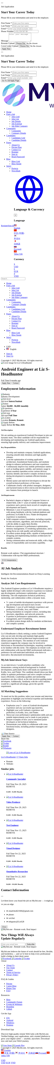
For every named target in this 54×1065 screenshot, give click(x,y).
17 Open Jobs (22, 757)
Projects (15, 168)
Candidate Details (19, 140)
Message (4, 41)
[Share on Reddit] (5, 746)
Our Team (10, 968)
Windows (10, 1023)
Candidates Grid (18, 138)
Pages (8, 142)
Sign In (11, 226)
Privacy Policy (12, 975)
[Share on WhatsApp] (6, 748)
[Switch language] (29, 204)
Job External (17, 124)
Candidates (10, 135)
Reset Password (18, 157)
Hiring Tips (11, 988)
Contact (16, 383)
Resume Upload (7, 43)
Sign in (14, 154)
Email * (4, 28)
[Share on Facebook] (6, 741)
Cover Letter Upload (9, 46)
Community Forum (14, 1002)
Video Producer (13, 802)
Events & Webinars (14, 1004)
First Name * (6, 23)
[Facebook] (6, 958)
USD (3, 1060)
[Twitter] (26, 958)
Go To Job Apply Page (10, 81)
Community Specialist (16, 779)
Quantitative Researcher (17, 871)
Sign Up (9, 356)
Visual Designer (13, 848)
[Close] (2, 2)
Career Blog (11, 986)
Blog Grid (16, 161)
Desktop (9, 1025)
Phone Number (7, 31)
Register (15, 152)
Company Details (19, 133)
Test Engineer (12, 825)
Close (4, 927)
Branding (10, 1007)
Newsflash (16, 171)
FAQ (8, 991)
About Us (16, 145)
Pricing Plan (17, 147)
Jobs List (15, 119)
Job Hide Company (20, 126)
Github (9, 1009)
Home (8, 112)
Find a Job (10, 114)
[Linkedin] (17, 958)
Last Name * (6, 26)
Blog (8, 159)
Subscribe (30, 944)
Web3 (8, 166)
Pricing (9, 984)
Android (9, 1020)
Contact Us (16, 150)
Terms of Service (13, 972)
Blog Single (16, 164)
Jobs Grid (16, 117)
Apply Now (6, 49)
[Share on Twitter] (5, 743)
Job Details (16, 121)
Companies (11, 128)
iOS (8, 1018)
